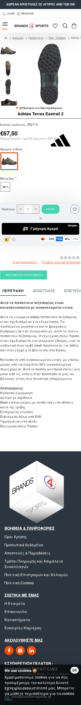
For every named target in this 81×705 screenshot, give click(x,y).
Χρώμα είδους (11, 149)
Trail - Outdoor (57, 38)
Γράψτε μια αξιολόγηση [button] (60, 262)
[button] (9, 45)
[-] (20, 209)
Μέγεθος (7, 179)
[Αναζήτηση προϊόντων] (64, 26)
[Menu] (5, 26)
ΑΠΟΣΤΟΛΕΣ (44, 291)
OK (74, 670)
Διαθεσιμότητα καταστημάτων (24, 275)
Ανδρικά (17, 38)
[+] (35, 209)
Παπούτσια (36, 38)
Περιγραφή (13, 291)
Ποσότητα (8, 209)
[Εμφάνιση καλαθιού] (75, 26)
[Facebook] (9, 650)
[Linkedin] (31, 650)
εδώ (7, 698)
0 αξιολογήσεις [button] (25, 262)
